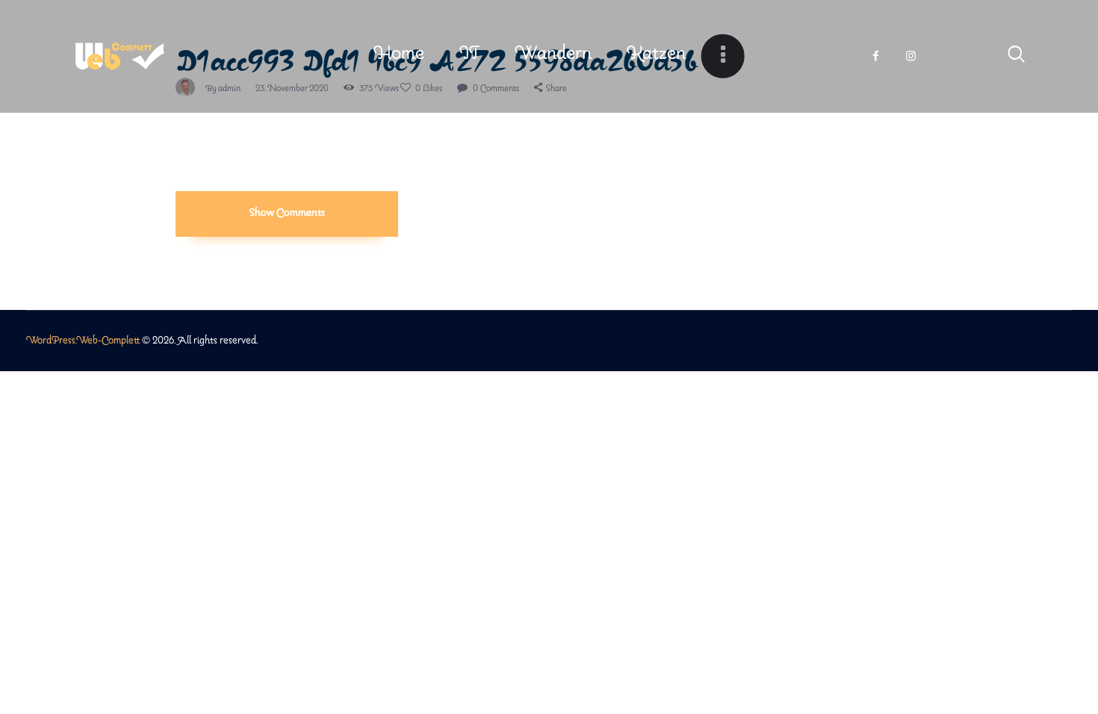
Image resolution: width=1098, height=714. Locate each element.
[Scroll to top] (1064, 648)
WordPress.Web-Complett (83, 341)
